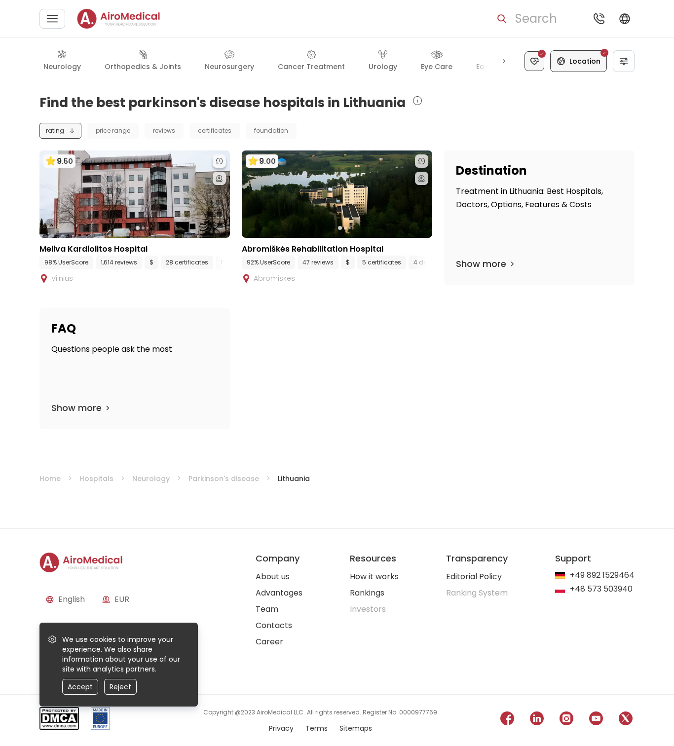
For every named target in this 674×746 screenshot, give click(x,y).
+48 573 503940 (601, 589)
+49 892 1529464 (602, 575)
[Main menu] (52, 19)
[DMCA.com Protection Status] (59, 720)
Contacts (274, 625)
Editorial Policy (474, 576)
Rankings (367, 592)
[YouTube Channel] (596, 720)
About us (273, 576)
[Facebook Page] (507, 720)
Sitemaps (355, 728)
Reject (120, 687)
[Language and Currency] (625, 19)
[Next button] (504, 61)
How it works (374, 576)
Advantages (279, 592)
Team (267, 609)
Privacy (281, 728)
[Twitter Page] (626, 720)
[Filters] (624, 61)
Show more (481, 264)
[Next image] (155, 228)
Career (269, 641)
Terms (316, 728)
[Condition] (534, 61)
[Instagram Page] (566, 720)
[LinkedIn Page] (537, 720)
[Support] (599, 19)
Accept (80, 687)
